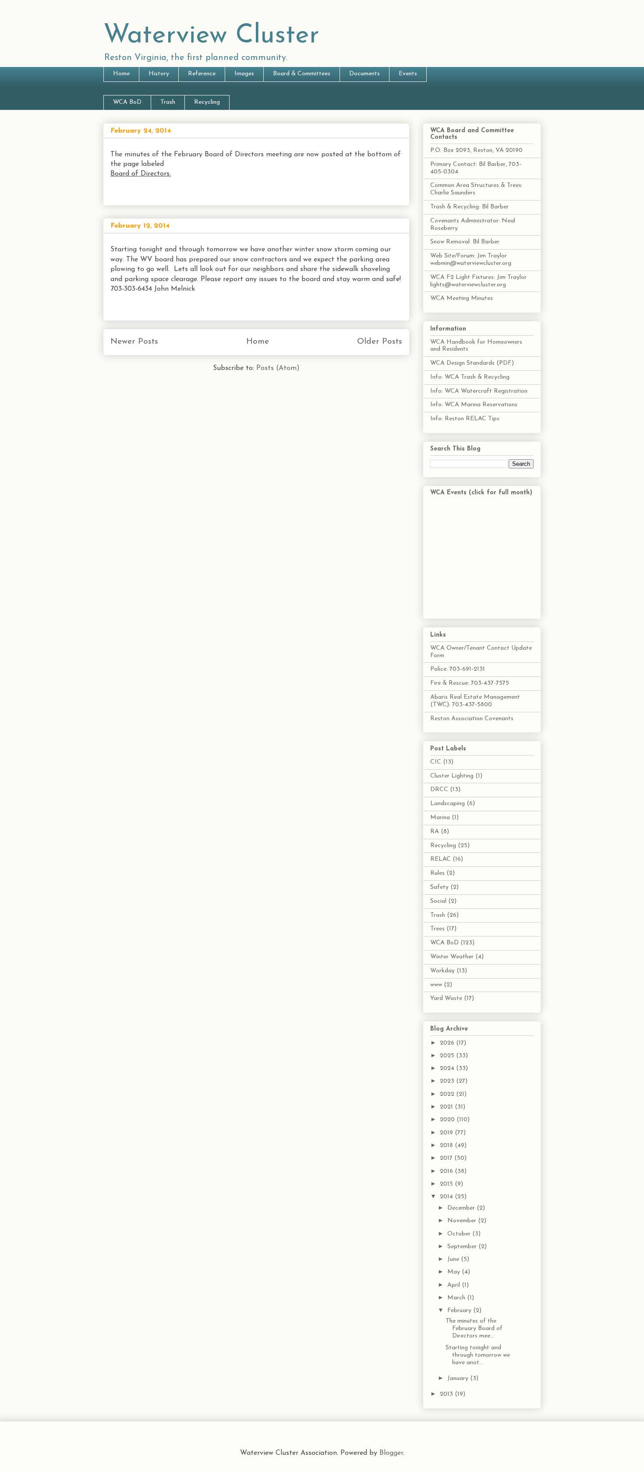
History (159, 73)
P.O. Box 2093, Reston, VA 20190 (476, 150)
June (454, 1259)
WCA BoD (127, 102)
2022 (448, 1094)
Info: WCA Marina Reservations (473, 404)
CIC (435, 762)
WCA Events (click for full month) (481, 492)
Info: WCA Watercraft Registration (478, 391)
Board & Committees (301, 73)
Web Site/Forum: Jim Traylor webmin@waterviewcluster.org (470, 260)
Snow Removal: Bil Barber (464, 242)
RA (434, 831)
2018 (447, 1145)
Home (121, 73)
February (460, 1310)
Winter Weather (452, 957)
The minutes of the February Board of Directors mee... (474, 1328)
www (436, 985)
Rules (437, 873)
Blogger (391, 1453)
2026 (448, 1043)
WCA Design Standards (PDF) (472, 363)
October (459, 1234)
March (457, 1298)
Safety (439, 887)
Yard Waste (446, 998)
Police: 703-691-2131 (457, 669)
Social (438, 901)
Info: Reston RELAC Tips (464, 418)
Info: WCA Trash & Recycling (470, 377)
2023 (448, 1081)
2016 (447, 1171)
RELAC (440, 859)
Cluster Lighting (452, 776)
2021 (447, 1107)
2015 (447, 1184)
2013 (447, 1394)
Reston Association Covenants (471, 718)
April (454, 1285)
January (458, 1378)
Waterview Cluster (211, 36)
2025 (448, 1055)
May (454, 1272)
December (462, 1208)
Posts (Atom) (278, 368)
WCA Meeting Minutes (461, 298)
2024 (448, 1068)
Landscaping (447, 803)
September (462, 1246)
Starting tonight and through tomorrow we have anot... (478, 1355)
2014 (447, 1196)
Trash (167, 102)
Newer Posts (134, 342)
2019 (447, 1133)
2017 (447, 1158)
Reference (202, 73)
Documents (364, 73)
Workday (442, 971)
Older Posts (379, 342)
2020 (448, 1119)
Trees (437, 929)
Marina (440, 817)
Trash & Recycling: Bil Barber (469, 207)
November (462, 1221)
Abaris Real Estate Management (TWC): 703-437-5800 (475, 701)
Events (408, 73)
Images (244, 73)
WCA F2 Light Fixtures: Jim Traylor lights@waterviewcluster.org (478, 281)
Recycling (207, 102)
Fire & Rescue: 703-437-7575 (469, 683)
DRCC (439, 789)
